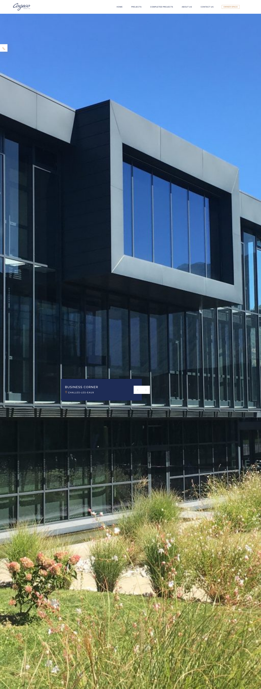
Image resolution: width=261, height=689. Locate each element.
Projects (136, 7)
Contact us (207, 7)
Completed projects (161, 7)
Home (120, 7)
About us (187, 7)
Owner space (230, 7)
